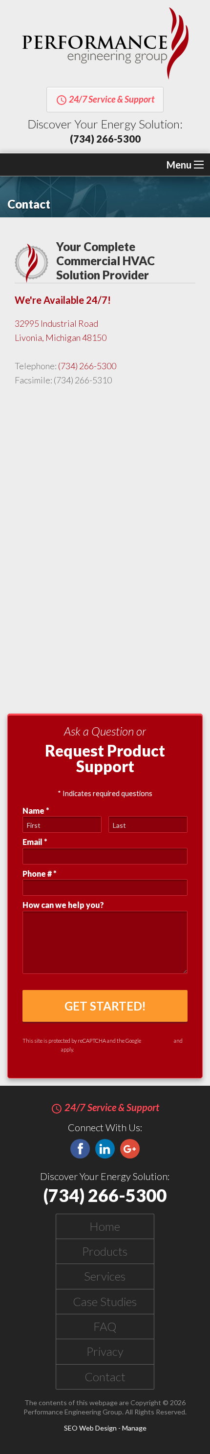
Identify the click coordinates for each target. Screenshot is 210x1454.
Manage (134, 1428)
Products (104, 1251)
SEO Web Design (90, 1428)
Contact (105, 1377)
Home (104, 1226)
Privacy (105, 1351)
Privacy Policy (157, 1040)
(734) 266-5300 (105, 139)
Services (105, 1276)
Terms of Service (41, 1049)
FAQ (104, 1326)
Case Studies (105, 1301)
